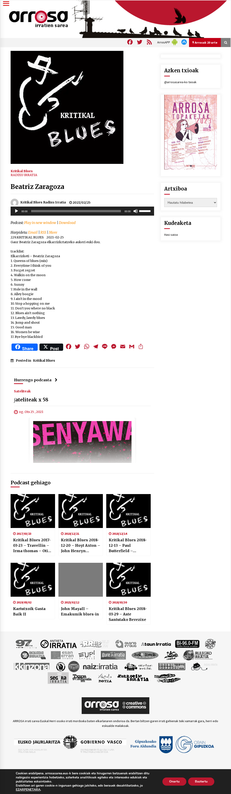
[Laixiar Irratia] (73, 666)
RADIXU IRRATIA (24, 175)
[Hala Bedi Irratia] (145, 655)
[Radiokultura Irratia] (172, 666)
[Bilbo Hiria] (187, 644)
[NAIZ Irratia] (100, 666)
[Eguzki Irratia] (33, 655)
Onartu (174, 781)
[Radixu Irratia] (204, 666)
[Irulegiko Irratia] (197, 655)
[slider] (145, 211)
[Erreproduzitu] (16, 211)
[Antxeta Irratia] (58, 644)
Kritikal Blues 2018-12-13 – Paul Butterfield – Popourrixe (128, 546)
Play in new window (40, 223)
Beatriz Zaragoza (37, 187)
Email (33, 232)
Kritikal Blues (22, 171)
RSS (43, 232)
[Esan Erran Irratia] (62, 655)
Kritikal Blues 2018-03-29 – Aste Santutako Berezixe (128, 614)
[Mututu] (135, 211)
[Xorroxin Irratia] (133, 678)
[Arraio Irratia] (94, 644)
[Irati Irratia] (172, 655)
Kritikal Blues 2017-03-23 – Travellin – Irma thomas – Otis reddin (32, 546)
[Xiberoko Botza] (104, 678)
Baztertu (201, 781)
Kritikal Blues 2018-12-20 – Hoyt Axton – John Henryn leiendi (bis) (80, 546)
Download (67, 223)
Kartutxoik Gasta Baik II (29, 611)
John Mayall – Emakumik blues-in (80, 611)
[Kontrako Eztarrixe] (60, 666)
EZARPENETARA (28, 790)
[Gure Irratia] (113, 655)
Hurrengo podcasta (32, 380)
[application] (82, 211)
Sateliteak (22, 391)
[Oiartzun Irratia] (138, 666)
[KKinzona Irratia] (32, 666)
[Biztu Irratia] (210, 644)
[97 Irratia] (26, 644)
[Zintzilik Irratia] (167, 678)
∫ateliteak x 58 (31, 400)
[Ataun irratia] (156, 644)
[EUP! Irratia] (87, 655)
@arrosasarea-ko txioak (180, 82)
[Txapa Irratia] (82, 678)
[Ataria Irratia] (126, 644)
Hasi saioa (171, 235)
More (53, 232)
